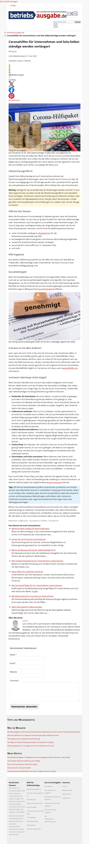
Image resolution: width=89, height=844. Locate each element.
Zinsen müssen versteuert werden (19, 768)
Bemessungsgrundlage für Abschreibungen (30, 528)
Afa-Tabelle (48, 786)
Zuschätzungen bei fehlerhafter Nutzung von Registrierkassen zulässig (31, 771)
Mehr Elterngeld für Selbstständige (27, 607)
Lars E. (14, 51)
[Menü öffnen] (70, 14)
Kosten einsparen (54, 482)
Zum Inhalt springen (9, 1)
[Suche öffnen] (75, 13)
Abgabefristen (44, 233)
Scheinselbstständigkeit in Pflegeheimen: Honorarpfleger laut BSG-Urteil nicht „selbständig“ (38, 757)
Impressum (66, 798)
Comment (14, 680)
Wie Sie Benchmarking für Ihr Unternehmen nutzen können (37, 561)
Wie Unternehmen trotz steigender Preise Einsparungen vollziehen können (33, 735)
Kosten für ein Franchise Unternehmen (29, 539)
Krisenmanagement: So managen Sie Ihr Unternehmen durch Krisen (30, 746)
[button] (9, 65)
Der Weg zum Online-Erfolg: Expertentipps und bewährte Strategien (30, 742)
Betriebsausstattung (34, 789)
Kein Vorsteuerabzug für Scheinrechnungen (22, 764)
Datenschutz (66, 794)
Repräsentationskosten (35, 803)
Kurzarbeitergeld (45, 289)
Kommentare (14, 100)
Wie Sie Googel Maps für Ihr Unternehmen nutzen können (37, 585)
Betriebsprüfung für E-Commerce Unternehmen (33, 596)
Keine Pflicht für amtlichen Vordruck (27, 571)
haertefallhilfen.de (70, 368)
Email (13, 663)
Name (13, 654)
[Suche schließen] (55, 25)
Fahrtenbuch (31, 825)
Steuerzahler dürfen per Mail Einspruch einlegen (23, 761)
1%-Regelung (31, 817)
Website (13, 672)
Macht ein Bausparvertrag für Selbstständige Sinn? (34, 550)
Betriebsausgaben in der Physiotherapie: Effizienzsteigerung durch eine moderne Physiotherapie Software (43, 732)
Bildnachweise (67, 790)
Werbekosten (31, 799)
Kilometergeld (31, 807)
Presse (64, 786)
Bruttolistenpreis (32, 821)
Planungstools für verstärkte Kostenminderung (23, 739)
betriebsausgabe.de (15, 32)
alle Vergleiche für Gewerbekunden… (50, 819)
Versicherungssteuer (34, 829)
